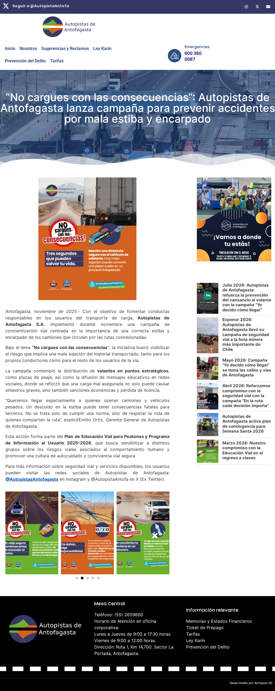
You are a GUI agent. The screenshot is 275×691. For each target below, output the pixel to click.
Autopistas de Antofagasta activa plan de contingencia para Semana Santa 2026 (246, 424)
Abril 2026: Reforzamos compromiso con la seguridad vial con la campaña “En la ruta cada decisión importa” (246, 395)
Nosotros (28, 48)
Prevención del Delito (25, 60)
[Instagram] (246, 7)
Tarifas (57, 60)
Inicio (10, 48)
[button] (10, 533)
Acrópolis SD (263, 683)
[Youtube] (268, 7)
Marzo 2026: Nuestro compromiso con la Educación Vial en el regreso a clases (244, 450)
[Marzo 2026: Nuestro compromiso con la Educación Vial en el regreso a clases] (207, 451)
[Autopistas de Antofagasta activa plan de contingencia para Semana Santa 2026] (207, 424)
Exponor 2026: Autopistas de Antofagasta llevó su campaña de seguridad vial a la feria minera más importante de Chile (245, 334)
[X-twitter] (257, 7)
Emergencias (197, 46)
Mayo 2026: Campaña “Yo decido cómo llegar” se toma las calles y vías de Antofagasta (246, 367)
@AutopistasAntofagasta (31, 479)
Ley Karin (102, 48)
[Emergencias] (174, 55)
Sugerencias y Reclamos (65, 48)
